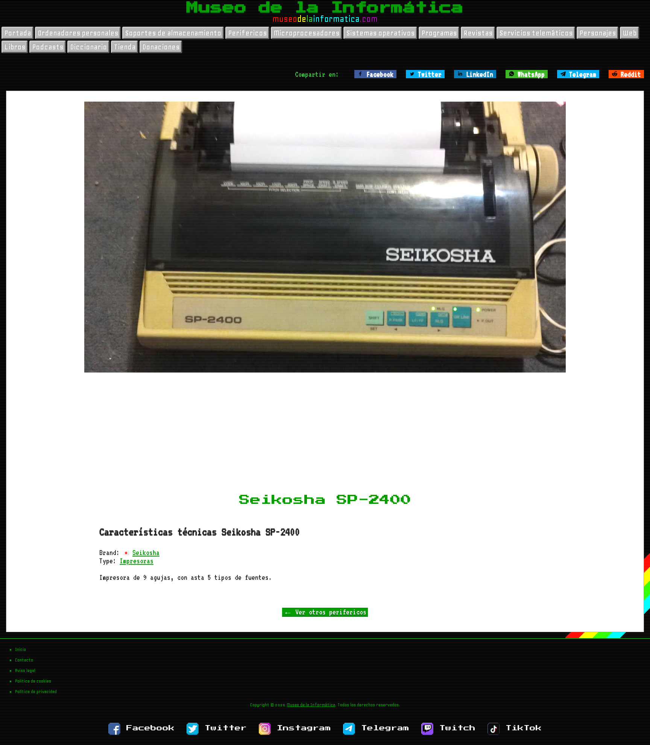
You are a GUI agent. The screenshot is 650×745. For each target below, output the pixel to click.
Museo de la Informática (325, 8)
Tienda (124, 47)
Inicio (20, 649)
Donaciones (160, 47)
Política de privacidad (36, 691)
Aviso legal (25, 670)
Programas (439, 33)
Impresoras (136, 560)
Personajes (597, 33)
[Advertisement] (325, 435)
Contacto (24, 660)
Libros (14, 47)
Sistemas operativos (380, 33)
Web (629, 33)
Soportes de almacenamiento (173, 33)
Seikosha (145, 552)
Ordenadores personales (78, 33)
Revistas (477, 33)
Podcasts (47, 47)
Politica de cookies (33, 681)
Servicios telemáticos (536, 33)
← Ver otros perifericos (325, 612)
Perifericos (247, 33)
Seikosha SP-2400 (325, 500)
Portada (17, 33)
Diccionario (88, 47)
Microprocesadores (306, 33)
